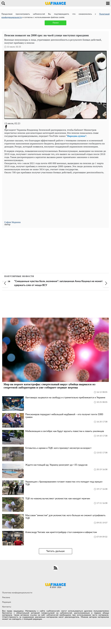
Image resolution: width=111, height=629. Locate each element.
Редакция (6, 602)
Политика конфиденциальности (17, 593)
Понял (56, 23)
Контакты (6, 607)
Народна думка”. (77, 136)
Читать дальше (55, 551)
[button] (5, 283)
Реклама (6, 597)
